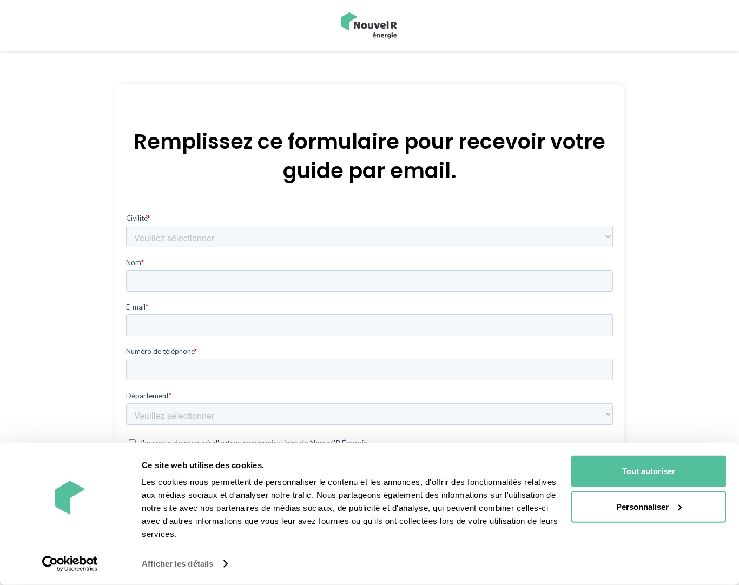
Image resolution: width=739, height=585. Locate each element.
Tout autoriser (648, 471)
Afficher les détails (177, 563)
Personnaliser (642, 506)
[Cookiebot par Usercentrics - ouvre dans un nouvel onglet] (70, 564)
